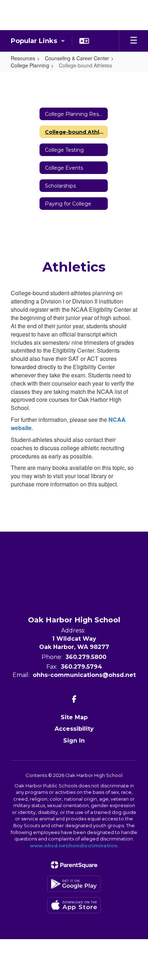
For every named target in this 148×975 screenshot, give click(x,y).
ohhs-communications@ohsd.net (84, 675)
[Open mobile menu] (133, 41)
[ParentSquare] (74, 864)
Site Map (74, 717)
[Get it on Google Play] (74, 884)
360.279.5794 (81, 666)
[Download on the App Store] (74, 905)
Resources (23, 58)
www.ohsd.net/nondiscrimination (73, 845)
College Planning (30, 65)
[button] (38, 41)
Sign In (74, 740)
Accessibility (74, 728)
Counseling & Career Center (77, 58)
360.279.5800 (85, 657)
